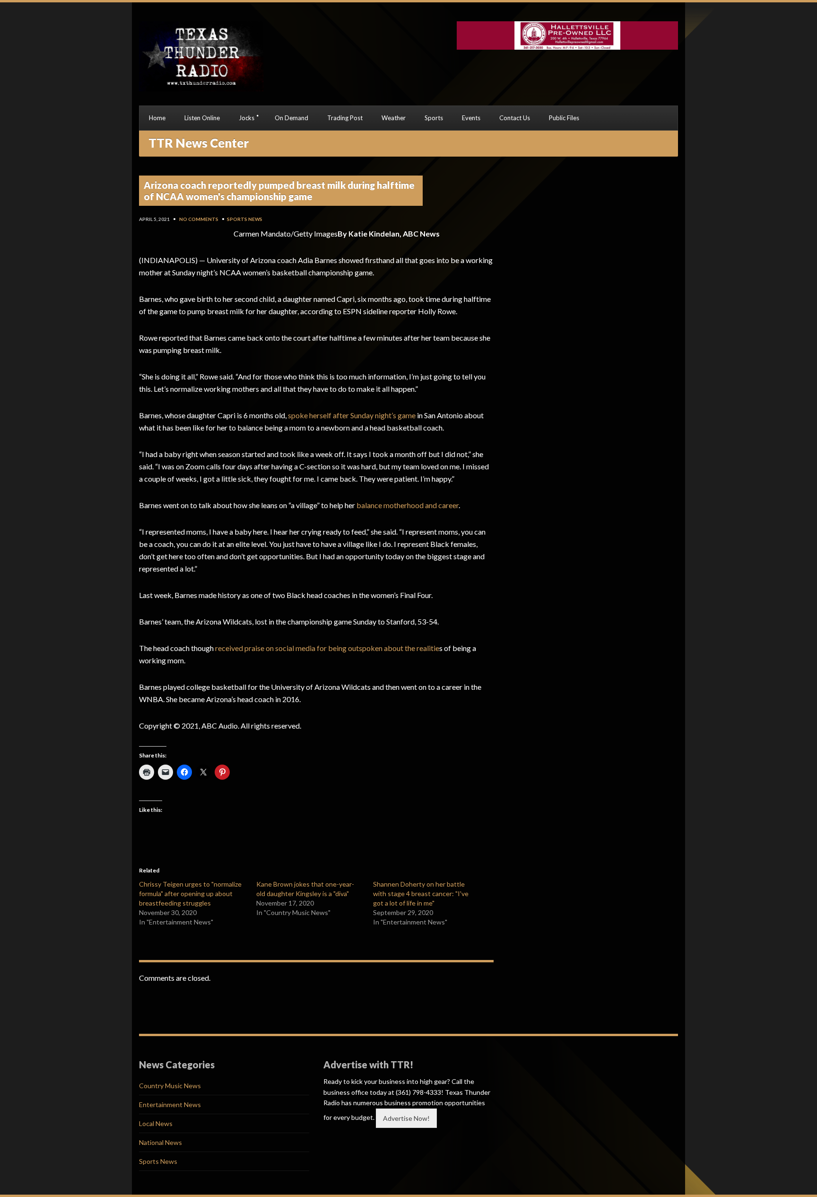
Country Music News (170, 1086)
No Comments (198, 219)
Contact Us (514, 118)
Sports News (244, 219)
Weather (394, 118)
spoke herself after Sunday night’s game (351, 415)
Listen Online (202, 118)
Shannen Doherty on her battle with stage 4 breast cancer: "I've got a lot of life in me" (421, 893)
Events (471, 118)
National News (160, 1142)
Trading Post (345, 118)
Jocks (246, 118)
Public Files (564, 118)
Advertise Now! (406, 1118)
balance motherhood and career (407, 505)
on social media (290, 647)
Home (157, 118)
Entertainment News (170, 1104)
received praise (239, 647)
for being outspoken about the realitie (378, 647)
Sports (434, 118)
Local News (156, 1123)
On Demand (291, 118)
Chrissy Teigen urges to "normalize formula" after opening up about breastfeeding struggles (190, 893)
